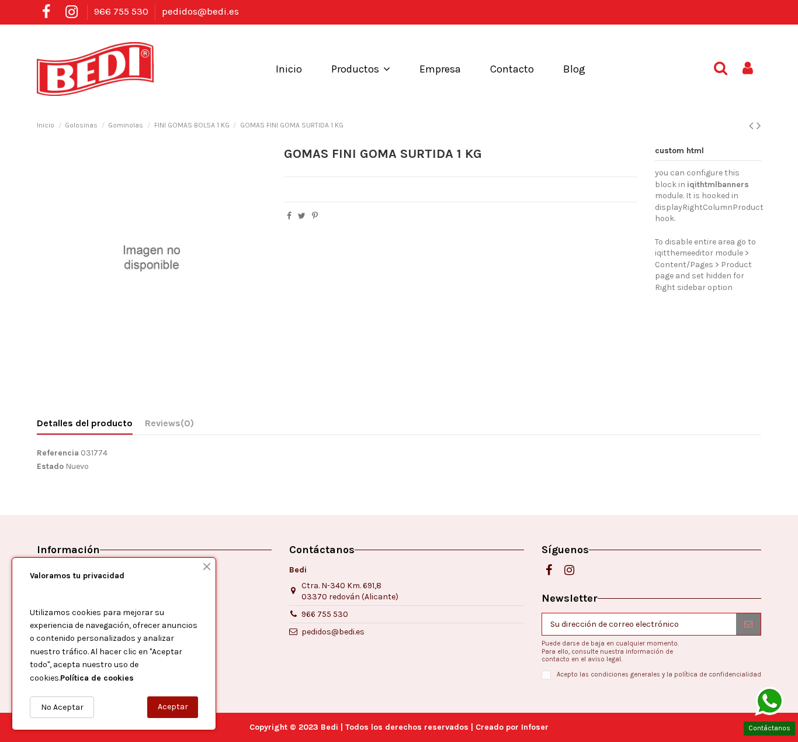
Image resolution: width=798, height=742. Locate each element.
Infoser (535, 727)
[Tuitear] (302, 216)
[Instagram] (71, 12)
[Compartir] (289, 216)
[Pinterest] (315, 216)
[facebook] (46, 12)
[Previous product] (753, 126)
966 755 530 (122, 11)
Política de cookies (97, 678)
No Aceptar (62, 707)
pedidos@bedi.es (200, 11)
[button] (361, 69)
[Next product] (759, 126)
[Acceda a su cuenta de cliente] (747, 69)
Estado (50, 466)
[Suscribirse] (748, 624)
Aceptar (173, 707)
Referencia (58, 453)
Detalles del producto (85, 423)
